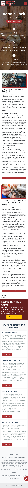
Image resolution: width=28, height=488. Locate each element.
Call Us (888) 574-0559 (14, 317)
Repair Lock (19, 485)
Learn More (7, 354)
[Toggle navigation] (25, 3)
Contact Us (14, 178)
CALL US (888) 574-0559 (14, 21)
